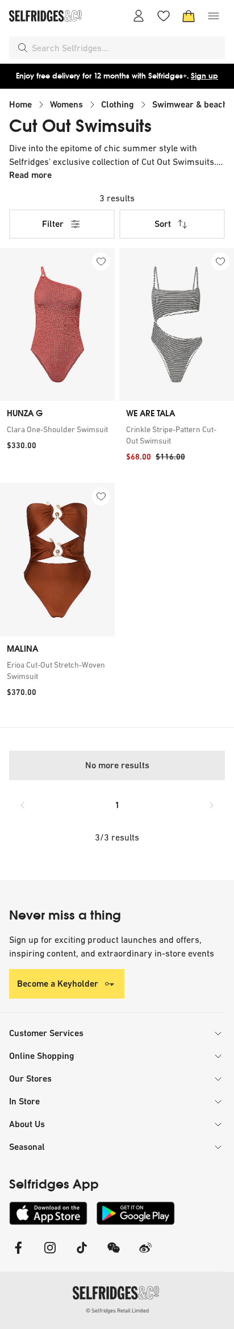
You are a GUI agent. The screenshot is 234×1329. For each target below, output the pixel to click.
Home (20, 104)
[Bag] (188, 16)
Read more (30, 174)
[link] (57, 429)
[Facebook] (18, 1255)
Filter (53, 223)
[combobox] (126, 48)
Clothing (117, 104)
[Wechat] (114, 1255)
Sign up (204, 76)
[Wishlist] (163, 16)
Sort (162, 223)
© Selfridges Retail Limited (117, 1310)
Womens (66, 104)
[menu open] (213, 16)
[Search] (23, 47)
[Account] (138, 16)
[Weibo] (145, 1255)
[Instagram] (50, 1255)
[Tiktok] (82, 1255)
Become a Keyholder (57, 983)
